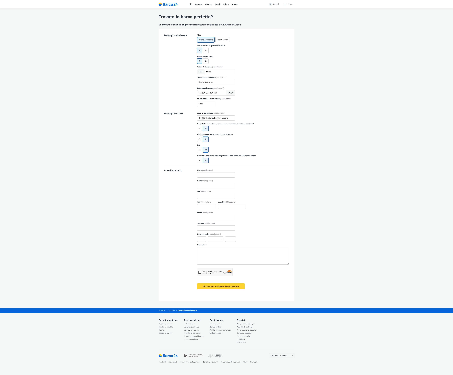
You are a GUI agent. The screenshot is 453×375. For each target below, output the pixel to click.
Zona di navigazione (210, 113)
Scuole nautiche (243, 336)
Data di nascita (209, 234)
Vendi (217, 4)
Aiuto (245, 362)
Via (204, 191)
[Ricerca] (190, 4)
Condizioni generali (210, 362)
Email (205, 212)
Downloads (241, 342)
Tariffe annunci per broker (220, 330)
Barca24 (162, 311)
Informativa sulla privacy (190, 362)
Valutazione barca (191, 330)
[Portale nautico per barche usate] (170, 4)
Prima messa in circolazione (214, 99)
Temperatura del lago (245, 324)
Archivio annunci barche (194, 336)
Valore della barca (210, 67)
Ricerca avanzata (165, 324)
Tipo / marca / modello (211, 77)
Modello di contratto (192, 333)
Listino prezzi (189, 324)
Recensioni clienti (191, 339)
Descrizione (202, 245)
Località (226, 202)
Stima (226, 4)
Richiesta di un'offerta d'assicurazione (221, 286)
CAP (204, 202)
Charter (208, 4)
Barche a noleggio (244, 333)
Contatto (253, 362)
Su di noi (162, 362)
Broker (234, 4)
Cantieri (162, 330)
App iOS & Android (244, 327)
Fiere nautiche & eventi (246, 330)
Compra (198, 4)
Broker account (216, 333)
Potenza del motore (210, 88)
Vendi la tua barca (191, 327)
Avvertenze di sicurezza (230, 362)
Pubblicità (241, 339)
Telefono (206, 223)
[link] (193, 356)
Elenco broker (215, 327)
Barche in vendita (166, 327)
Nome (205, 170)
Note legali (173, 362)
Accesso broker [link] (216, 324)
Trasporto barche (165, 333)
